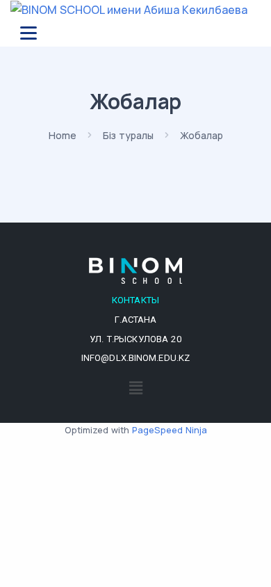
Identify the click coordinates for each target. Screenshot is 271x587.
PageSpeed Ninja (169, 430)
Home (62, 135)
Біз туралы (128, 135)
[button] (135, 388)
